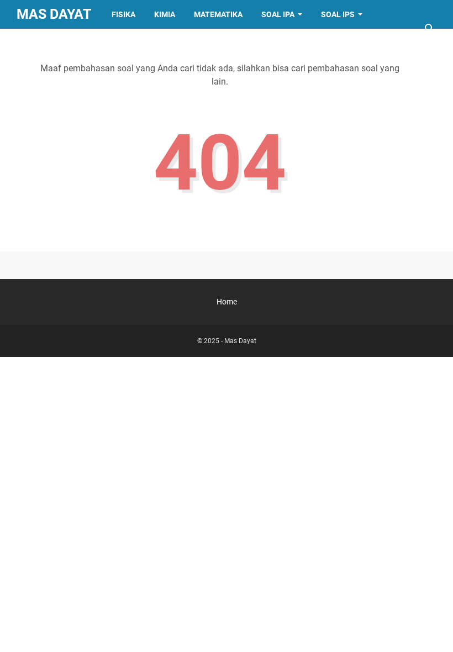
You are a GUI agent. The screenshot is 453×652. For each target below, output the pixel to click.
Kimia (164, 14)
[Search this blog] (429, 28)
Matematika (218, 14)
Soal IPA (277, 14)
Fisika (123, 14)
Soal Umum (48, 43)
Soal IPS (338, 14)
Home (227, 301)
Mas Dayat (54, 14)
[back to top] (431, 627)
